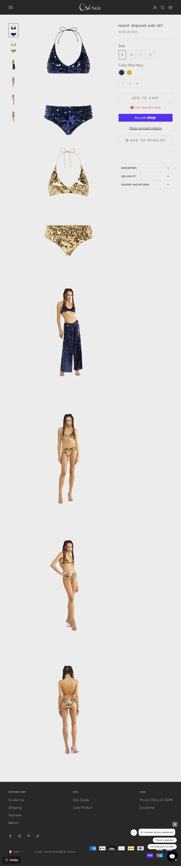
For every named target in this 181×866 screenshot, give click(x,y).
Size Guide (81, 800)
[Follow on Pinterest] (28, 836)
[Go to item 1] (13, 30)
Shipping (14, 807)
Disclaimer (147, 807)
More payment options (145, 128)
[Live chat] (172, 856)
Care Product (82, 807)
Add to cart (145, 98)
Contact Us (16, 800)
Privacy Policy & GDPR (156, 800)
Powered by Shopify (64, 851)
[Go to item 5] (13, 98)
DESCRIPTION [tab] (129, 168)
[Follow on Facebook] (10, 836)
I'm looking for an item (162, 846)
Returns (13, 822)
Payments (15, 815)
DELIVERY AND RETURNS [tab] (135, 184)
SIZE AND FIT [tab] (128, 176)
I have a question (165, 840)
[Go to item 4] (13, 81)
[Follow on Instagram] (19, 836)
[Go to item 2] (13, 47)
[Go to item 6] (13, 116)
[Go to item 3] (13, 64)
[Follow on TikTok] (38, 836)
